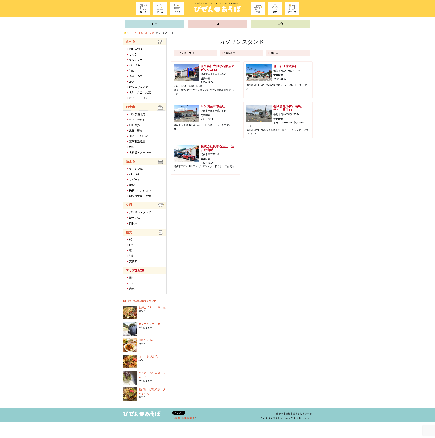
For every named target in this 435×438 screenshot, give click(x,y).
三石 (217, 24)
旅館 (132, 185)
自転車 (274, 53)
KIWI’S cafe (145, 340)
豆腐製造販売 (137, 141)
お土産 (160, 12)
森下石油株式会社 (285, 66)
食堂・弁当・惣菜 (140, 92)
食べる (143, 12)
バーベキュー (137, 65)
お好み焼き (136, 49)
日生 (154, 24)
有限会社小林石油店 (290, 108)
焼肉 (132, 81)
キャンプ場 (136, 168)
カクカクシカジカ (149, 323)
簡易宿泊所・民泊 (140, 196)
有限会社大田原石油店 (217, 67)
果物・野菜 (136, 130)
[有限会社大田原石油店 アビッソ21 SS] (186, 72)
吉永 (280, 24)
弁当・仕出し (137, 119)
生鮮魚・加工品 (138, 136)
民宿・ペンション (140, 190)
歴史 (132, 245)
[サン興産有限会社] (186, 113)
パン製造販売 (137, 114)
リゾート (134, 179)
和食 (132, 70)
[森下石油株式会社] (259, 72)
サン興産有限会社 (213, 106)
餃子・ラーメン (138, 98)
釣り (132, 147)
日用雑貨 (134, 125)
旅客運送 (229, 53)
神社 (132, 256)
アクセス (292, 12)
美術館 (133, 261)
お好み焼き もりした (152, 307)
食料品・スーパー (140, 152)
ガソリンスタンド (189, 53)
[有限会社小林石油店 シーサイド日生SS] (259, 113)
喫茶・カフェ (137, 76)
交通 (258, 12)
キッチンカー (137, 59)
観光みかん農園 (138, 87)
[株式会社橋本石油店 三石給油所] (186, 153)
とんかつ (134, 54)
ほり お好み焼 (148, 356)
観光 (275, 12)
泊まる (177, 12)
